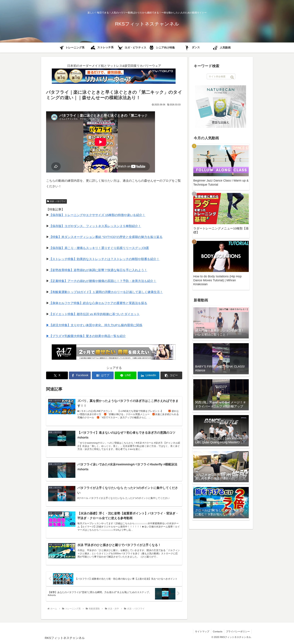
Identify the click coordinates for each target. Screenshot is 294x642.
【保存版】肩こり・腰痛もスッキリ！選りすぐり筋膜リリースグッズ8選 (99, 248)
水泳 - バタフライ (58, 201)
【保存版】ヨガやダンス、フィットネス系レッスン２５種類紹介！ (95, 226)
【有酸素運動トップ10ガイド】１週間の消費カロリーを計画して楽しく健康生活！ (106, 292)
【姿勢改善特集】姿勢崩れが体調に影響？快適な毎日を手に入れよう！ (98, 270)
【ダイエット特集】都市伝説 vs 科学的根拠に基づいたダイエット (94, 314)
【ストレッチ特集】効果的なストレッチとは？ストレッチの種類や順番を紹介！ (104, 259)
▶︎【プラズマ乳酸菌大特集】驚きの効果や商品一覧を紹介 (86, 336)
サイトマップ (202, 631)
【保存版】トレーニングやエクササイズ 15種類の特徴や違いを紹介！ (97, 215)
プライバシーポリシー (238, 631)
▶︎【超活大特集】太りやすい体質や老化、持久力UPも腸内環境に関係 (94, 325)
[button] (171, 375)
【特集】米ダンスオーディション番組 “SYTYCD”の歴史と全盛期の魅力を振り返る (105, 237)
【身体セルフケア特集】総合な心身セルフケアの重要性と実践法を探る (98, 303)
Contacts (217, 631)
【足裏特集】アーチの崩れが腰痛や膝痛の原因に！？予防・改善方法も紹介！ (102, 281)
